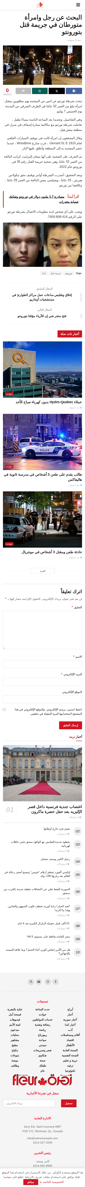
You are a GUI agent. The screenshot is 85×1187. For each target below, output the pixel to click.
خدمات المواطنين (42, 1019)
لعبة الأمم (14, 1024)
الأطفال (70, 1045)
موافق (30, 1182)
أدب (70, 1029)
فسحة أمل (15, 1014)
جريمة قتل (55, 273)
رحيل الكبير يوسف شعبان (55, 859)
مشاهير (15, 1040)
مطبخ (15, 1045)
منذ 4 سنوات (74, 40)
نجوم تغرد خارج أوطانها (57, 828)
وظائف (15, 1065)
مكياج (15, 1050)
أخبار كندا (70, 1024)
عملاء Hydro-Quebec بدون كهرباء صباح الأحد (49, 402)
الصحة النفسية (70, 1055)
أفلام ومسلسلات (70, 1034)
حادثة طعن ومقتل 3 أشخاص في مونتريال (52, 552)
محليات (15, 1034)
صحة (42, 1060)
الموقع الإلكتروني (72, 691)
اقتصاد (70, 1040)
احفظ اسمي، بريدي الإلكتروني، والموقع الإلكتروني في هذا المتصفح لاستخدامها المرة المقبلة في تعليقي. (48, 711)
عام (43, 1070)
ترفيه (70, 1065)
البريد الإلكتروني (71, 674)
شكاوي (42, 1055)
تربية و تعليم (70, 1060)
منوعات (14, 1055)
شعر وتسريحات (42, 1050)
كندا (44, 273)
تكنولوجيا (70, 1070)
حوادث (9, 394)
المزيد (42, 571)
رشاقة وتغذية (42, 1024)
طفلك (42, 1065)
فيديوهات (15, 1019)
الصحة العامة (70, 1050)
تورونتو (68, 273)
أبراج (70, 1009)
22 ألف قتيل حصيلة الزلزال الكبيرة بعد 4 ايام (44, 923)
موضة (14, 1060)
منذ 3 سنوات (74, 408)
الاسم (77, 656)
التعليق (76, 607)
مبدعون (14, 1029)
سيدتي (42, 1045)
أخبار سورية (70, 1019)
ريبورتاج (42, 1034)
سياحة (42, 1040)
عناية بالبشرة (15, 1009)
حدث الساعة (42, 1009)
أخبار (70, 1014)
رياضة (42, 1029)
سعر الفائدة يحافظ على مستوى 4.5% (48, 936)
